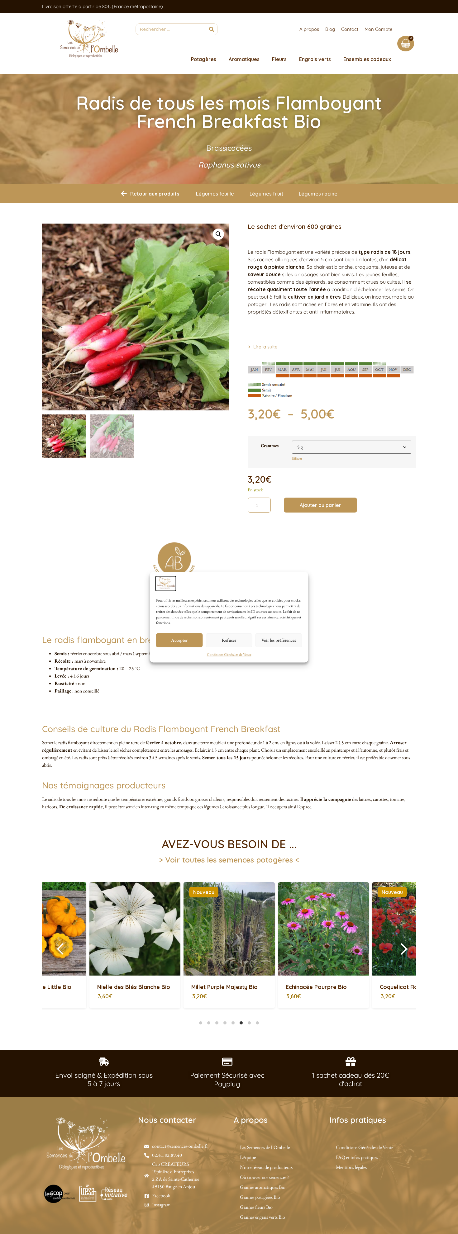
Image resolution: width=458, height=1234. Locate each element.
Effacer (297, 458)
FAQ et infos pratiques (357, 1157)
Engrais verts (315, 59)
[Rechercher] (211, 29)
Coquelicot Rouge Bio (268, 987)
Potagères (203, 59)
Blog (330, 29)
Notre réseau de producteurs (266, 1167)
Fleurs (279, 59)
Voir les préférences (278, 640)
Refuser (229, 640)
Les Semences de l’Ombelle (265, 1147)
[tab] (201, 1023)
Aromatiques (244, 59)
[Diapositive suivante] (404, 949)
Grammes (270, 445)
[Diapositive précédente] (60, 949)
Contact (349, 29)
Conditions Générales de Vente (229, 654)
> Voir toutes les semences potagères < (229, 859)
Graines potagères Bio (260, 1197)
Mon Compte (378, 29)
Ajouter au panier (320, 505)
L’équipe (248, 1157)
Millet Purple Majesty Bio (83, 987)
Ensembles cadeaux (367, 59)
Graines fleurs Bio (256, 1207)
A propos (309, 29)
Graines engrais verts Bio (262, 1217)
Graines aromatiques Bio (262, 1187)
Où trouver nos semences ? (264, 1177)
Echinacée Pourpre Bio (174, 987)
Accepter (179, 640)
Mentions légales (351, 1167)
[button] (218, 234)
